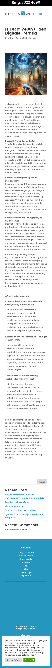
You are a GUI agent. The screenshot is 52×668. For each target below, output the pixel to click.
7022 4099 (23, 626)
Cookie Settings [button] (14, 660)
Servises (32, 38)
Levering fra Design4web (17, 502)
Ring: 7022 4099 (26, 2)
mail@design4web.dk (26, 628)
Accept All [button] (29, 660)
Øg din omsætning (14, 506)
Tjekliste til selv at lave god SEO (20, 510)
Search (42, 482)
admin (11, 38)
